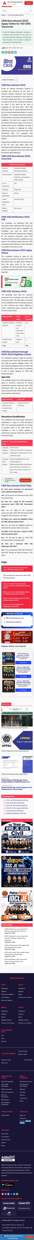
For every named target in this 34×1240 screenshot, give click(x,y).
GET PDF (30, 1237)
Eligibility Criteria (6, 1020)
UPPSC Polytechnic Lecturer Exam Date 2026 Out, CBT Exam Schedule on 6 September (16, 938)
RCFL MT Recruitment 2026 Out (17, 805)
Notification (4, 988)
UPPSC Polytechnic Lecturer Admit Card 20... (14, 728)
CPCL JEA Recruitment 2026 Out (17, 800)
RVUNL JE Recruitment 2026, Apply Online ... (14, 774)
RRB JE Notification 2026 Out (16, 813)
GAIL (2, 1038)
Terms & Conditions (24, 1227)
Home (3, 15)
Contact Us (23, 1118)
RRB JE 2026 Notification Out (15, 618)
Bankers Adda (22, 1054)
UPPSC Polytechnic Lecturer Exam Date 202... (15, 751)
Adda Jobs (4, 1063)
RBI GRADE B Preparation (5, 1103)
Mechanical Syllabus (7, 994)
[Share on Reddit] (9, 52)
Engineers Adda (6, 1060)
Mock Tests (4, 1133)
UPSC (21, 1101)
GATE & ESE (5, 1115)
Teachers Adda (22, 1051)
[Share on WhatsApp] (2, 52)
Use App (28, 3)
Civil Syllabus (5, 997)
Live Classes (5, 1136)
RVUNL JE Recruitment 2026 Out (17, 808)
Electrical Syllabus (6, 1000)
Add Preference (25, 480)
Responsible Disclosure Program (12, 1225)
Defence (22, 1095)
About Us (22, 1115)
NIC (2, 1035)
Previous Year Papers (25, 997)
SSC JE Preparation (7, 1092)
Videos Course (5, 1139)
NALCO (3, 1041)
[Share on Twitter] (15, 52)
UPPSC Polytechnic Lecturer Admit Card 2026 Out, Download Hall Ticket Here (16, 930)
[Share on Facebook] (12, 52)
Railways (22, 1089)
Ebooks (3, 1142)
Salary (20, 994)
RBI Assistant (5, 1100)
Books (3, 1145)
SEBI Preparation (6, 1089)
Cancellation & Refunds (9, 1227)
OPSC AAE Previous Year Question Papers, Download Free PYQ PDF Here (17, 953)
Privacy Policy (6, 1230)
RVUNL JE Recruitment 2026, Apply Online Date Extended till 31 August (17, 946)
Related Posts (6, 704)
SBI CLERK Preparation (5, 1085)
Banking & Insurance (26, 1081)
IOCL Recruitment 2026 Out (15, 803)
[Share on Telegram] (6, 52)
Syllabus (3, 991)
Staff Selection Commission (24, 1085)
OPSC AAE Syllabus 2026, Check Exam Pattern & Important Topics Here (16, 960)
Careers (25, 1122)
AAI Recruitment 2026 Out (14, 622)
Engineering (23, 1098)
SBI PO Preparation (7, 1081)
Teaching (22, 1092)
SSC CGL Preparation (5, 1096)
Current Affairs (28, 1060)
